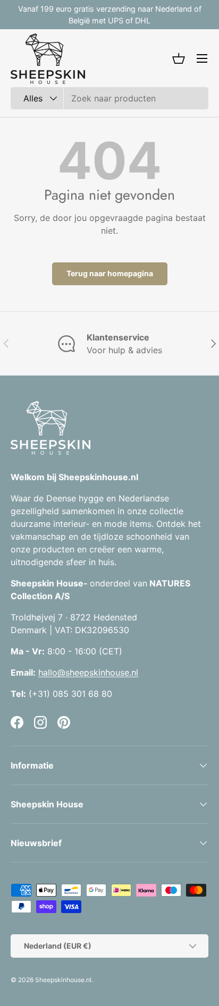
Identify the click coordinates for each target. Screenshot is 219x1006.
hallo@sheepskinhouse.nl (88, 672)
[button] (178, 58)
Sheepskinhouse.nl (63, 980)
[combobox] (109, 98)
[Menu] (202, 58)
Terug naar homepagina (109, 273)
